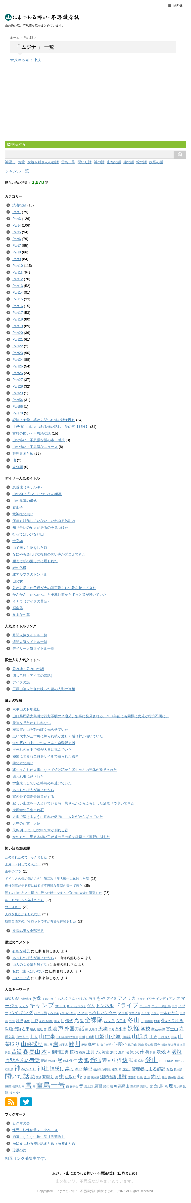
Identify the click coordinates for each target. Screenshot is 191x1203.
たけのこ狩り (86, 999)
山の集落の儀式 (24, 501)
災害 (152, 1052)
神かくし (28, 1069)
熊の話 (128, 162)
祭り (78, 1069)
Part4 (16, 225)
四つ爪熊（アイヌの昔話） (33, 676)
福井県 (97, 1069)
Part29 (17, 393)
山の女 (17, 581)
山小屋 (113, 1036)
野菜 (140, 1077)
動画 (157, 1021)
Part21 (17, 339)
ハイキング (21, 1012)
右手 (25, 1029)
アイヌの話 (21, 682)
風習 (98, 1086)
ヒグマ (82, 1013)
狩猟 (95, 1060)
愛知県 (149, 1044)
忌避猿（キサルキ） (28, 487)
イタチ (141, 998)
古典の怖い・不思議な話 (31, 433)
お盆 (21, 162)
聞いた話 (85, 162)
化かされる (172, 1020)
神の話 (99, 162)
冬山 (133, 1019)
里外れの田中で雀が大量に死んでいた (42, 750)
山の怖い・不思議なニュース (35, 447)
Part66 (17, 406)
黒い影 (178, 1086)
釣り (156, 1076)
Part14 (17, 292)
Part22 (17, 346)
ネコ (174, 1006)
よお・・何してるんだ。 (23, 864)
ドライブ (127, 1005)
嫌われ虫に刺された (28, 776)
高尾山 (123, 1086)
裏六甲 (95, 1077)
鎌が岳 (172, 1077)
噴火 (33, 1029)
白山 (161, 1060)
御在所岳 (105, 1044)
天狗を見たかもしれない (31, 723)
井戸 (34, 1021)
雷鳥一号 (68, 162)
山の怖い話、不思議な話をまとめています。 (95, 1181)
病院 (141, 1061)
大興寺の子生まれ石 (28, 810)
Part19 (17, 326)
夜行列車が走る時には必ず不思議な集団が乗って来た (44, 885)
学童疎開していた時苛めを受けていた (42, 783)
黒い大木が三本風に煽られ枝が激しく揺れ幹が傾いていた (57, 736)
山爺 (153, 1036)
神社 (43, 1068)
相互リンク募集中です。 (27, 1158)
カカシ (23, 1006)
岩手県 (63, 1044)
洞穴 (113, 1052)
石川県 (9, 1069)
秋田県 (106, 1069)
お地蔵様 (25, 998)
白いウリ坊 (21, 978)
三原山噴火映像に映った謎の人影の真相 (43, 689)
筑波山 (126, 1069)
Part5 (16, 232)
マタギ (123, 1013)
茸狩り (48, 1077)
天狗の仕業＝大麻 (26, 823)
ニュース (145, 1006)
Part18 (17, 319)
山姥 (90, 1037)
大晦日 (93, 1029)
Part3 (16, 219)
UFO (8, 999)
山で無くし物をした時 (29, 548)
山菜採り (32, 1044)
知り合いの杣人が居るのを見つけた (40, 527)
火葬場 (142, 1051)
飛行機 (108, 1086)
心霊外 (119, 1044)
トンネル (105, 1005)
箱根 (169, 1069)
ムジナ (155, 1013)
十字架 (17, 541)
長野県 (16, 1086)
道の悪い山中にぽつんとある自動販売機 (43, 743)
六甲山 (121, 1021)
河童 (105, 1052)
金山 (147, 1077)
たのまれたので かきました (26, 857)
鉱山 (164, 1077)
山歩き (140, 1036)
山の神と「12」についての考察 (37, 494)
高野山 (144, 1086)
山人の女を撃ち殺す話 (29, 964)
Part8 (16, 252)
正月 (90, 1051)
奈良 (111, 1029)
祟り (69, 1068)
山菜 (174, 1037)
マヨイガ (134, 1013)
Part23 (17, 353)
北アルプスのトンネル (29, 574)
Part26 (17, 373)
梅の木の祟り (22, 763)
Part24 (17, 359)
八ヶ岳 (109, 1021)
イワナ (150, 999)
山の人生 (22, 1037)
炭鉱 (44, 1061)
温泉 (121, 1052)
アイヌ (111, 999)
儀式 (69, 1021)
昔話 (16, 1051)
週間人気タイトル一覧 (29, 642)
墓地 (52, 1028)
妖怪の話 (156, 162)
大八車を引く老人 (26, 60)
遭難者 (132, 1077)
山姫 (99, 1036)
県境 (177, 1060)
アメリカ (127, 998)
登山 (151, 1059)
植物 (74, 1052)
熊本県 (67, 1061)
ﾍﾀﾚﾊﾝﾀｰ (14, 1092)
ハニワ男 (40, 1013)
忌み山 (132, 1044)
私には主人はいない (28, 971)
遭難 (122, 1076)
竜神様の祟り (22, 514)
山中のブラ (13, 871)
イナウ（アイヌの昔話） (31, 601)
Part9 (16, 259)
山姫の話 (114, 162)
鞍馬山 (74, 1086)
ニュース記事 (161, 1006)
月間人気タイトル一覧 (29, 635)
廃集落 (17, 608)
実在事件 (158, 1029)
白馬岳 (169, 1060)
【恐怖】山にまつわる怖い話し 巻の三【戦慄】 (50, 427)
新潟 (164, 1044)
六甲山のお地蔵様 (26, 709)
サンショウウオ (76, 1006)
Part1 (16, 212)
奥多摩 (120, 1029)
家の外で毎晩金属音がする (33, 797)
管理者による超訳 (148, 1069)
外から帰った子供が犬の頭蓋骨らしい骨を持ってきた (54, 588)
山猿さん (164, 1037)
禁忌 (87, 1068)
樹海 (82, 1052)
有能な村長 (21, 951)
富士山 (172, 1029)
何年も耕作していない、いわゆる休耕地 (43, 521)
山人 (34, 1036)
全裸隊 (94, 1020)
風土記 (88, 1086)
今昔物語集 (46, 1021)
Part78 (17, 413)
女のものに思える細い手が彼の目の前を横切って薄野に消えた (61, 837)
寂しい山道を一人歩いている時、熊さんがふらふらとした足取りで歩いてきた (73, 803)
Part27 (17, 380)
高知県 (134, 1086)
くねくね (47, 998)
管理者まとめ (22, 453)
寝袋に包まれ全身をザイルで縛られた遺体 (45, 756)
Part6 (16, 239)
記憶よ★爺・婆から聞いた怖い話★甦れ (43, 420)
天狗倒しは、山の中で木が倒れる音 (40, 830)
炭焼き (163, 1051)
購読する (17, 144)
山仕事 (47, 1036)
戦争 (157, 1044)
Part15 (17, 299)
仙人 (57, 1021)
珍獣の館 (19, 1150)
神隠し (10, 162)
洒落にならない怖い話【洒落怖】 (38, 1137)
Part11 (17, 272)
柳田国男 (60, 1052)
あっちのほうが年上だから (33, 790)
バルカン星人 (68, 1013)
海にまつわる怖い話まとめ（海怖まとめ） (45, 1143)
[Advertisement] (42, 107)
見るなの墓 (21, 615)
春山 (34, 1051)
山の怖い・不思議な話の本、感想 (38, 440)
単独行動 (13, 1029)
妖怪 (133, 1028)
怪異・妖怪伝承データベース (35, 1130)
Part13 (17, 286)
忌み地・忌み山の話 (28, 669)
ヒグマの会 (21, 1123)
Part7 (16, 245)
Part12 (17, 279)
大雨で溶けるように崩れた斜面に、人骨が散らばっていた (57, 817)
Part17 (17, 313)
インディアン (165, 999)
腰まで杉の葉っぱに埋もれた (35, 561)
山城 (82, 1037)
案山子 (17, 507)
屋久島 (10, 1037)
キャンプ (41, 1005)
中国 (12, 1021)
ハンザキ (53, 1013)
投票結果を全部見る (28, 931)
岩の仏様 (19, 568)
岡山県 (48, 1044)
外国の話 (74, 1028)
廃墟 (84, 1044)
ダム (91, 1005)
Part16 (17, 306)
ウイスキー (13, 907)
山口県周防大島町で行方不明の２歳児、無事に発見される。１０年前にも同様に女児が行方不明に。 (90, 716)
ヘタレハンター (103, 1013)
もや (100, 998)
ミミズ (145, 1013)
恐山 (141, 1044)
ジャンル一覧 (17, 171)
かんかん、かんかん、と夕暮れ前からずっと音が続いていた (59, 595)
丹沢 (19, 1021)
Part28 (17, 386)
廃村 (92, 1044)
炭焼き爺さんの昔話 (43, 162)
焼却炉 (52, 1060)
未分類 (17, 467)
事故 (27, 1021)
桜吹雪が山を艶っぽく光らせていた (40, 729)
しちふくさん (64, 999)
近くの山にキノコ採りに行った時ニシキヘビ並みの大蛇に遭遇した (53, 893)
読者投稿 (19, 205)
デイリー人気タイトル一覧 (33, 648)
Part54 (17, 400)
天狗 (103, 1028)
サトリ (60, 1006)
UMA (15, 999)
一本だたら (169, 1013)
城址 (40, 1029)
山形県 (126, 1037)
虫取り (70, 1077)
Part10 (17, 266)
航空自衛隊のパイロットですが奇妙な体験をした (40, 921)
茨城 (38, 1077)
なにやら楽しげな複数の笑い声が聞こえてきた (49, 554)
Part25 (17, 366)
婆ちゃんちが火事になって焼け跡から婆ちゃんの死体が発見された (64, 770)
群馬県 (178, 1069)
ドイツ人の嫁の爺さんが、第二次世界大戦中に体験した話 (47, 879)
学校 (145, 1028)
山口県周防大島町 (67, 1037)
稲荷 (115, 1069)
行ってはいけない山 (28, 534)
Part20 (17, 333)
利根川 (148, 1021)
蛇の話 (141, 162)
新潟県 (172, 1044)
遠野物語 (108, 1077)
